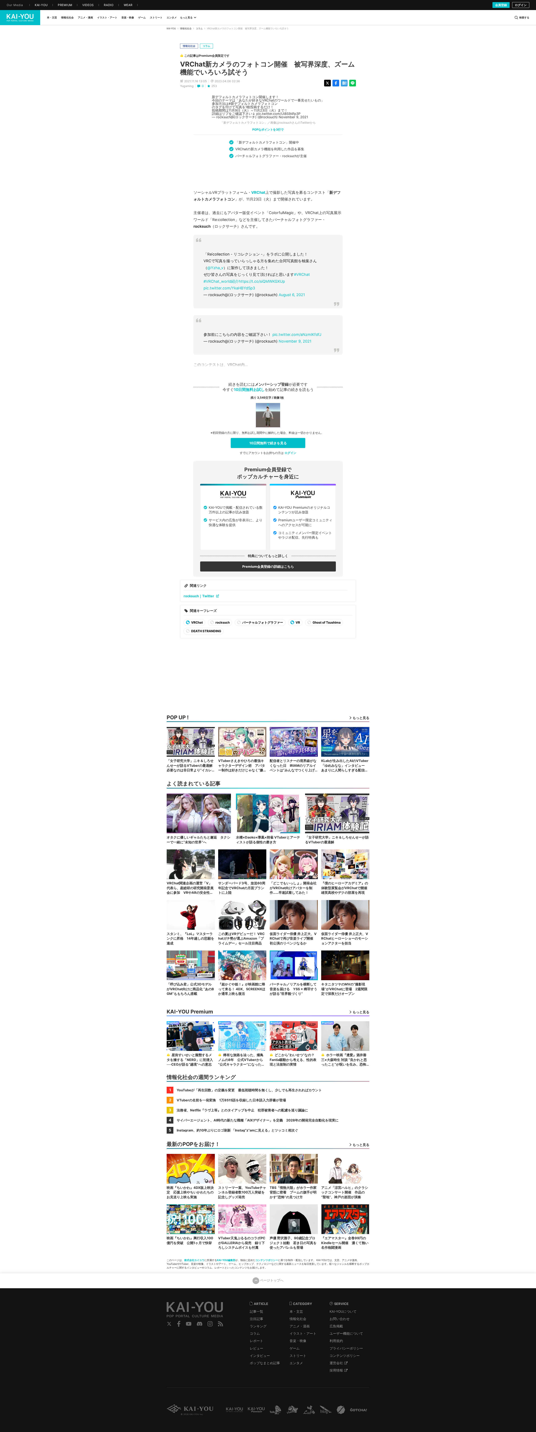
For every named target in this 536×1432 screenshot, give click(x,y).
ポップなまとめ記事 (265, 1363)
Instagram (210, 1324)
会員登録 (501, 5)
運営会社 (336, 1363)
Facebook (179, 1324)
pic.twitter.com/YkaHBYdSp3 (229, 288)
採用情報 (336, 1370)
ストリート (298, 1356)
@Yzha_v (215, 268)
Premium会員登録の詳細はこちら (268, 566)
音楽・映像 (298, 1341)
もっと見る (186, 17)
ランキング (258, 1326)
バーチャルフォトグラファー (262, 622)
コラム (199, 28)
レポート (256, 1341)
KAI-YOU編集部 (226, 1260)
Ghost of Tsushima (326, 622)
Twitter (169, 1324)
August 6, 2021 (292, 295)
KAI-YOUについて (343, 1311)
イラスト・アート (303, 1333)
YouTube (189, 1324)
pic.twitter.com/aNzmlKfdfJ (296, 334)
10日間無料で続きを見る (268, 443)
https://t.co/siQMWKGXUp (262, 281)
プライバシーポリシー (346, 1348)
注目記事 (256, 1319)
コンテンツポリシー (266, 1260)
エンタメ (296, 1363)
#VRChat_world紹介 (221, 281)
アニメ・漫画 (300, 1326)
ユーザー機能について (346, 1333)
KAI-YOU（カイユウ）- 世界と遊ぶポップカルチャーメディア (20, 17)
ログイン (521, 5)
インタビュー (260, 1356)
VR (297, 622)
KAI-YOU (171, 28)
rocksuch (222, 622)
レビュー (256, 1348)
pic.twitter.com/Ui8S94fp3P (278, 114)
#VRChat (302, 274)
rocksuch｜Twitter (199, 596)
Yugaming (187, 86)
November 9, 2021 (293, 117)
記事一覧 (256, 1311)
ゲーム (295, 1348)
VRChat (258, 192)
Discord (199, 1324)
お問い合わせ (340, 1319)
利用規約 (336, 1341)
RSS (220, 1324)
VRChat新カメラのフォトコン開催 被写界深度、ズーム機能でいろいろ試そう (267, 68)
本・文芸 (296, 1311)
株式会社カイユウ (194, 1260)
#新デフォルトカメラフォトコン (253, 103)
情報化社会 (186, 28)
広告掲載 (336, 1326)
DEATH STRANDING (206, 631)
